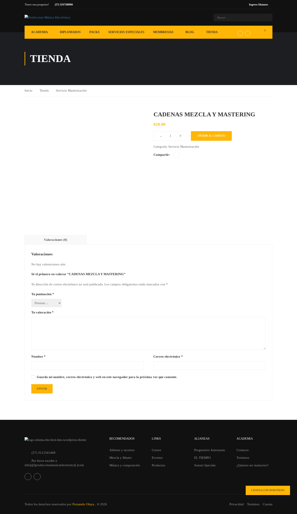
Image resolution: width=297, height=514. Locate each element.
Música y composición (124, 465)
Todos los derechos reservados (45, 504)
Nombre (38, 356)
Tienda (212, 32)
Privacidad (236, 504)
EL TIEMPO (202, 457)
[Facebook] (176, 155)
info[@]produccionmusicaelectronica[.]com (54, 465)
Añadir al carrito (211, 135)
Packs (94, 32)
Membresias (163, 32)
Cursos (156, 450)
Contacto (243, 450)
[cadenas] (84, 169)
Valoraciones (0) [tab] (55, 239)
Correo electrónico (168, 356)
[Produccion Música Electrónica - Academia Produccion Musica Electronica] (63, 17)
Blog (189, 32)
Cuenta (267, 504)
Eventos (157, 457)
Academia (39, 32)
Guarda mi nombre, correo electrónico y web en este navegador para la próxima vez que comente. (107, 377)
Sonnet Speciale (205, 465)
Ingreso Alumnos (258, 4)
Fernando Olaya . (84, 504)
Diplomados (70, 32)
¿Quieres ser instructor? (253, 465)
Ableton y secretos (122, 450)
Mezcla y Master (120, 457)
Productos (158, 465)
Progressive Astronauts (209, 450)
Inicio (28, 90)
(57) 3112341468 (43, 452)
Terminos (243, 457)
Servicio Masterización (71, 90)
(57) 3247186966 (64, 4)
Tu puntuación (42, 294)
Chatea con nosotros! (268, 490)
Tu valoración (42, 312)
